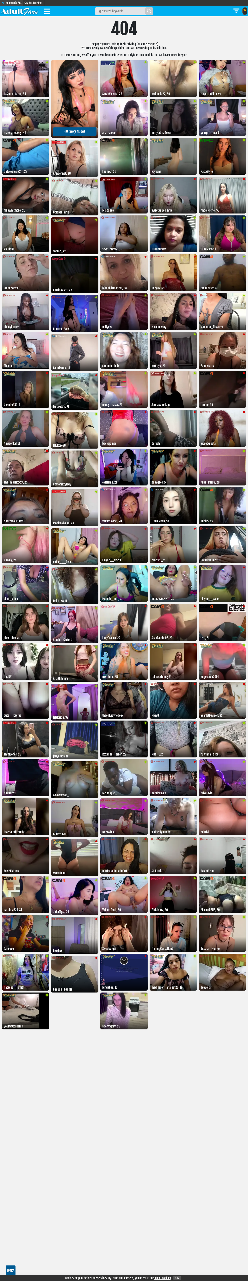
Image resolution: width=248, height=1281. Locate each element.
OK (177, 1278)
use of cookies (162, 1278)
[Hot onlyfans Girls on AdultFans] (19, 11)
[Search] (149, 11)
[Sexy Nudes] (74, 137)
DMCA (11, 1270)
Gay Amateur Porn (33, 2)
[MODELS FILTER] (236, 11)
